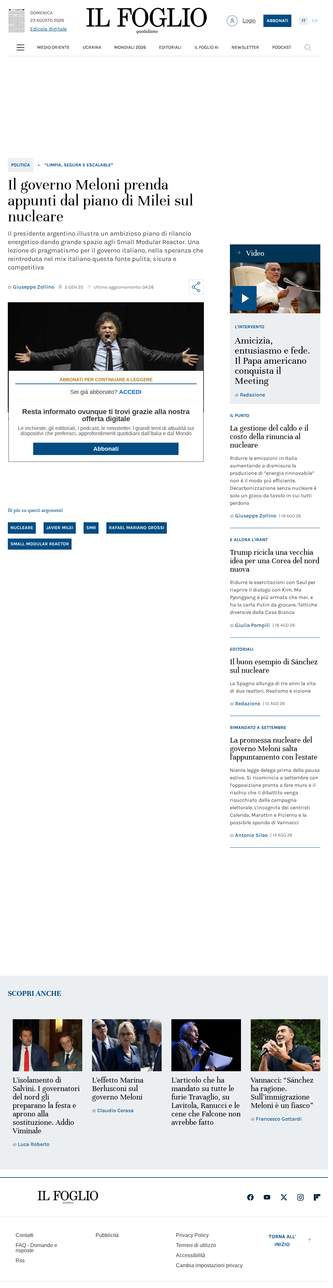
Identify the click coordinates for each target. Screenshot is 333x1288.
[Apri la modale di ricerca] (308, 47)
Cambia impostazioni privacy (209, 1264)
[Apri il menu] (20, 47)
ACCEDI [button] (130, 392)
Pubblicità (107, 1234)
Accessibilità (190, 1254)
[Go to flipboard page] (317, 1196)
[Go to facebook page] (250, 1196)
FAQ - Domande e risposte (36, 1247)
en (315, 20)
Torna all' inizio (282, 1239)
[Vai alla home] (147, 21)
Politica (20, 165)
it (303, 20)
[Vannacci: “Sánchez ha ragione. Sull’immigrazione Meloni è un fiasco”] (281, 1045)
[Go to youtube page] (267, 1196)
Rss (20, 1259)
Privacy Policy (192, 1234)
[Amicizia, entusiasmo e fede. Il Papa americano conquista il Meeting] (275, 288)
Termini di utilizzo (196, 1244)
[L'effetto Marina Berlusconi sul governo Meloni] (125, 1045)
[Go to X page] (284, 1196)
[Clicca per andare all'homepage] (68, 1196)
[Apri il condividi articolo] (196, 287)
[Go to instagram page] (300, 1196)
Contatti (24, 1234)
